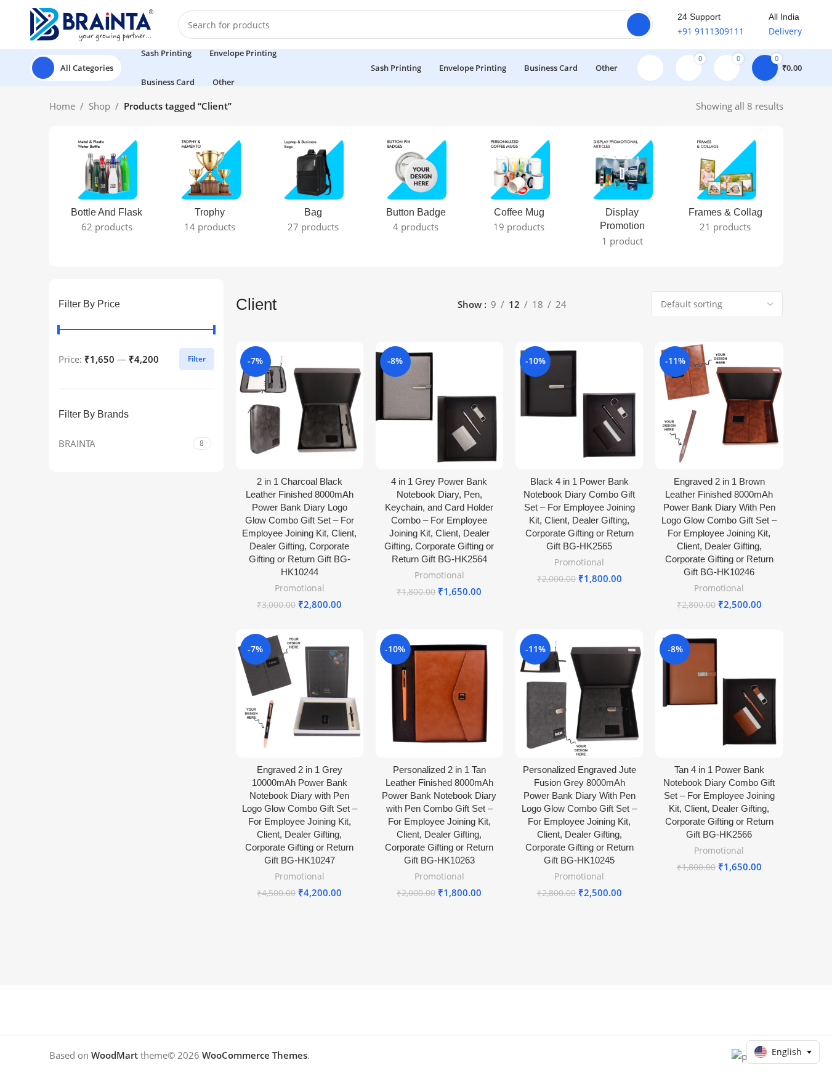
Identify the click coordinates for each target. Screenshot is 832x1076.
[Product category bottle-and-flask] (107, 189)
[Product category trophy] (209, 189)
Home (62, 106)
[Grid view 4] (632, 304)
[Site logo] (91, 23)
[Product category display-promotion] (622, 196)
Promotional (300, 588)
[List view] (589, 304)
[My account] (650, 67)
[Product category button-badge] (416, 189)
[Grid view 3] (611, 304)
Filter (197, 359)
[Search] (638, 24)
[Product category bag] (312, 189)
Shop (99, 106)
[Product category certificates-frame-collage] (725, 189)
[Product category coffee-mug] (519, 189)
